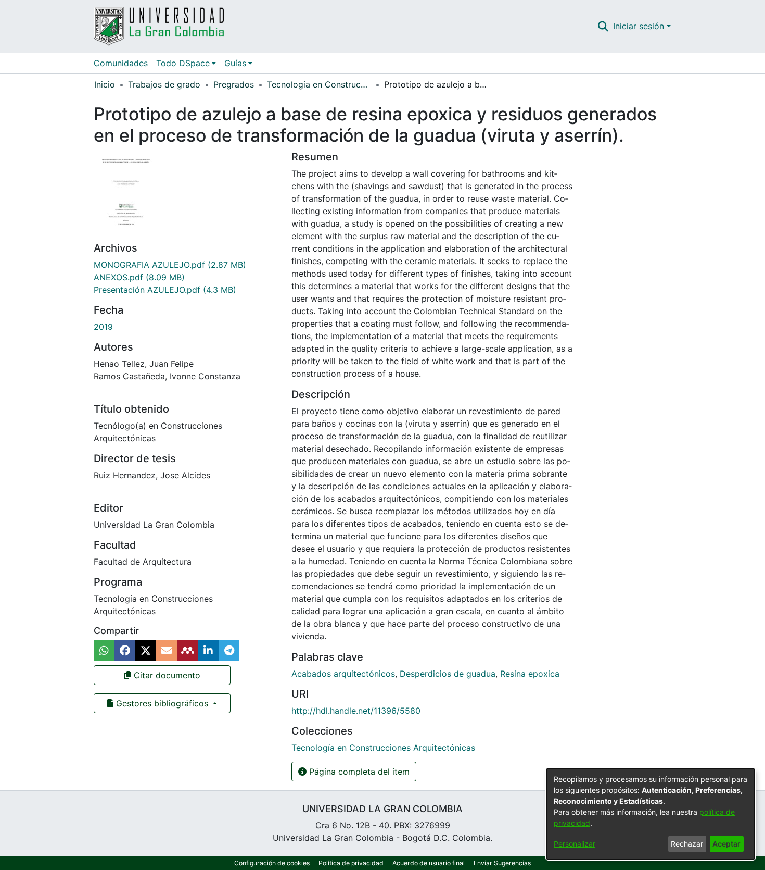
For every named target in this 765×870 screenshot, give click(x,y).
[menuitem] (186, 63)
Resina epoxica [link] (529, 673)
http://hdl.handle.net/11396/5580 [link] (355, 710)
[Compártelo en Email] (166, 650)
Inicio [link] (104, 84)
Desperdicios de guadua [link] (447, 673)
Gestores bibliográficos (162, 703)
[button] (603, 26)
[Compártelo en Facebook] (124, 650)
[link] (170, 264)
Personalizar (574, 843)
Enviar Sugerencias (502, 863)
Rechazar (687, 843)
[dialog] (650, 814)
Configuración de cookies (272, 863)
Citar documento (165, 675)
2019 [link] (103, 326)
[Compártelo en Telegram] (229, 650)
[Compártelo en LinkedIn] (208, 650)
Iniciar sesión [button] (640, 26)
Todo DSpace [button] (183, 63)
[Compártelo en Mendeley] (187, 650)
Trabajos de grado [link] (164, 84)
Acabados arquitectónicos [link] (343, 673)
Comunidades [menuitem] (121, 63)
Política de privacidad (351, 863)
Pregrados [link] (233, 84)
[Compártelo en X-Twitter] (145, 650)
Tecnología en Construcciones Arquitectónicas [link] (319, 84)
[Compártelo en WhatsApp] (104, 650)
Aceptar (726, 843)
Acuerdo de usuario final (428, 863)
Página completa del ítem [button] (358, 771)
